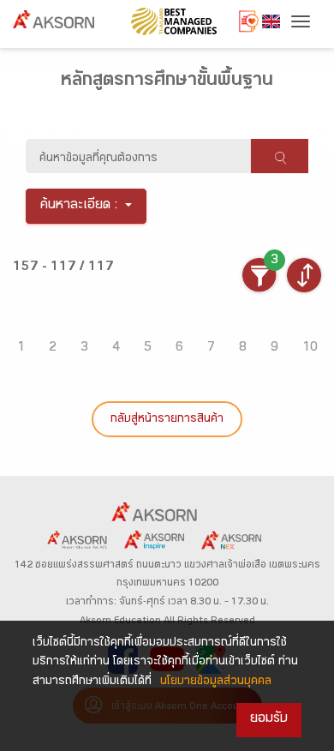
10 (310, 348)
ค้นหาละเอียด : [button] (79, 206)
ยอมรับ (269, 719)
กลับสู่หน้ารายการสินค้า (167, 420)
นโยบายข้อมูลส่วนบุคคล (215, 682)
